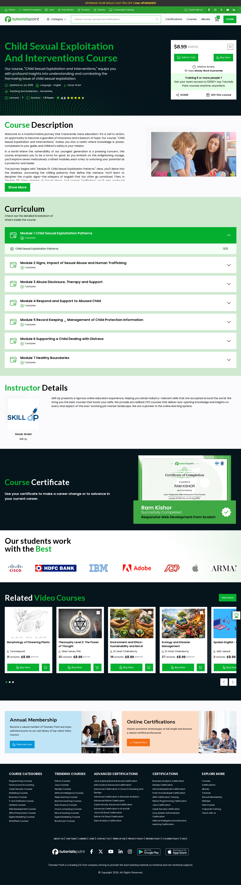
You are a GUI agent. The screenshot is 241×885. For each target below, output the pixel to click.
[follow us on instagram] (130, 851)
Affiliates (206, 801)
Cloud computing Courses (68, 809)
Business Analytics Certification (168, 781)
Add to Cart (188, 57)
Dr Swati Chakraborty (125, 651)
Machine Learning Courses (68, 801)
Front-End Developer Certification (168, 793)
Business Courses (18, 797)
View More (227, 597)
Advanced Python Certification (109, 800)
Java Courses (62, 784)
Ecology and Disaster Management (176, 644)
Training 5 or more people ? (203, 78)
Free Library (68, 9)
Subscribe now (24, 744)
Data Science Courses (66, 805)
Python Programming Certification (169, 801)
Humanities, (46, 91)
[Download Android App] (148, 851)
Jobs (51, 9)
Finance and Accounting (21, 784)
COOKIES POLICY (171, 838)
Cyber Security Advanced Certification (113, 804)
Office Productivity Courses (22, 813)
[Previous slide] (224, 682)
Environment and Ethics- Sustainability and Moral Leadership (126, 646)
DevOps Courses (63, 789)
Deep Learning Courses (66, 797)
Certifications (173, 19)
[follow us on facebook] (91, 851)
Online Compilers (32, 9)
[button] (6, 682)
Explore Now (140, 742)
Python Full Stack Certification (108, 816)
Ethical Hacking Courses (67, 813)
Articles (101, 9)
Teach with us (196, 9)
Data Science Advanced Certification (112, 784)
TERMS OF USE (119, 838)
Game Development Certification (168, 789)
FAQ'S (184, 838)
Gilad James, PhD (71, 651)
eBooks (205, 19)
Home (12, 9)
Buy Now (225, 57)
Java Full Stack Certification (108, 812)
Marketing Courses (18, 793)
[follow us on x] (100, 851)
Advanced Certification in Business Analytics (116, 796)
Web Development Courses (22, 809)
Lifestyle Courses (17, 805)
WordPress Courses (18, 821)
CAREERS (82, 838)
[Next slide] (232, 682)
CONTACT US (103, 838)
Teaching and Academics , (24, 91)
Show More (17, 187)
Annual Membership (212, 797)
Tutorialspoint (17, 651)
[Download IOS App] (177, 851)
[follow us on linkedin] (121, 851)
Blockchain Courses (65, 821)
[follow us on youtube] (110, 851)
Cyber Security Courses (20, 789)
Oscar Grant (74, 85)
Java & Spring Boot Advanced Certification (115, 781)
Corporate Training (124, 9)
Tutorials (206, 793)
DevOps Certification (162, 784)
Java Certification (161, 805)
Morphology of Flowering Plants (28, 642)
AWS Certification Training (165, 797)
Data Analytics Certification (107, 820)
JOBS (91, 838)
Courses (192, 19)
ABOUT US (59, 838)
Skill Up (55, 398)
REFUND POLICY (153, 838)
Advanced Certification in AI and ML (112, 808)
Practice (85, 9)
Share (184, 95)
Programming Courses (20, 781)
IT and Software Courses (21, 801)
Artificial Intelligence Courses (69, 793)
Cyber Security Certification (166, 809)
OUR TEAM (71, 838)
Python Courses (62, 781)
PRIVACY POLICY (136, 838)
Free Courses (208, 805)
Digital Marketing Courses (22, 816)
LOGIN (230, 19)
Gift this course (221, 95)
